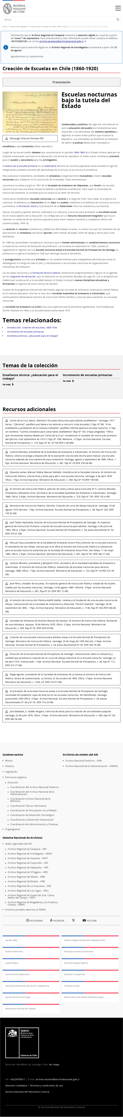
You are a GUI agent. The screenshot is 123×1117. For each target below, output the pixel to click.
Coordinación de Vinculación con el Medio (33, 810)
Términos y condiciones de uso (46, 1085)
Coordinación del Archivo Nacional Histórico (34, 787)
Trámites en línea (72, 986)
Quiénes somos (13, 754)
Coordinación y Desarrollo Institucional (31, 819)
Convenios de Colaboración (17, 974)
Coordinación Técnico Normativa (28, 806)
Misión (9, 760)
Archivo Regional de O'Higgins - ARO (28, 872)
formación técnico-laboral (46, 272)
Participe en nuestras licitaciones (78, 951)
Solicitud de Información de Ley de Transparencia (27, 986)
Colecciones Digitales (18, 26)
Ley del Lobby (11, 940)
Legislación (11, 771)
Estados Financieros (14, 951)
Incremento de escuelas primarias (25, 331)
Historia (9, 766)
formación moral (28, 206)
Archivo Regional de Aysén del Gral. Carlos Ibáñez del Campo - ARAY (31, 896)
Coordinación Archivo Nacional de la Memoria (30, 800)
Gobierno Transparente (74, 974)
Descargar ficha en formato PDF (26, 138)
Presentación (61, 82)
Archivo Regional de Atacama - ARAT (28, 858)
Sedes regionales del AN (18, 843)
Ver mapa (54, 1064)
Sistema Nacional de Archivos (22, 838)
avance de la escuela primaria (21, 165)
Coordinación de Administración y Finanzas (34, 824)
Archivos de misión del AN (80, 754)
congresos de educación (23, 276)
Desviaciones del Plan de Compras (20, 1008)
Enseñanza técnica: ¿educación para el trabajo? (32, 335)
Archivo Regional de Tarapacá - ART (27, 849)
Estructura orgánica (15, 777)
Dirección (13, 782)
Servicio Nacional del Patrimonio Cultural (27, 1091)
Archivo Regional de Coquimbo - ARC (28, 863)
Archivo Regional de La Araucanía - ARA (29, 886)
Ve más (8, 384)
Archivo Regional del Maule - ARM (26, 877)
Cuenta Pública (11, 963)
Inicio (5, 26)
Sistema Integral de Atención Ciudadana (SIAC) (85, 940)
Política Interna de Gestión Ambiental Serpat (83, 997)
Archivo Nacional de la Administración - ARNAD (91, 766)
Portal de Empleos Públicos (76, 963)
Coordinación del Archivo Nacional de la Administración (32, 793)
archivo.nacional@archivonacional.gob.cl (57, 1079)
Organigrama (12, 829)
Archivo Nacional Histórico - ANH (83, 760)
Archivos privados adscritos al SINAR (25, 909)
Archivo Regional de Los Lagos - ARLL (28, 890)
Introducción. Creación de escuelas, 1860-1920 (32, 327)
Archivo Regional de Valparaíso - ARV (28, 867)
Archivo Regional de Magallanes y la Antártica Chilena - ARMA (33, 903)
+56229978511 (17, 1079)
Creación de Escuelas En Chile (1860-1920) (48, 26)
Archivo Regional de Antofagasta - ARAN (30, 853)
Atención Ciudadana (16, 1085)
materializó (50, 165)
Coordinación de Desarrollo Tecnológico (32, 815)
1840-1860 (79, 152)
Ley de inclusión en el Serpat (17, 997)
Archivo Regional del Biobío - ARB (26, 881)
